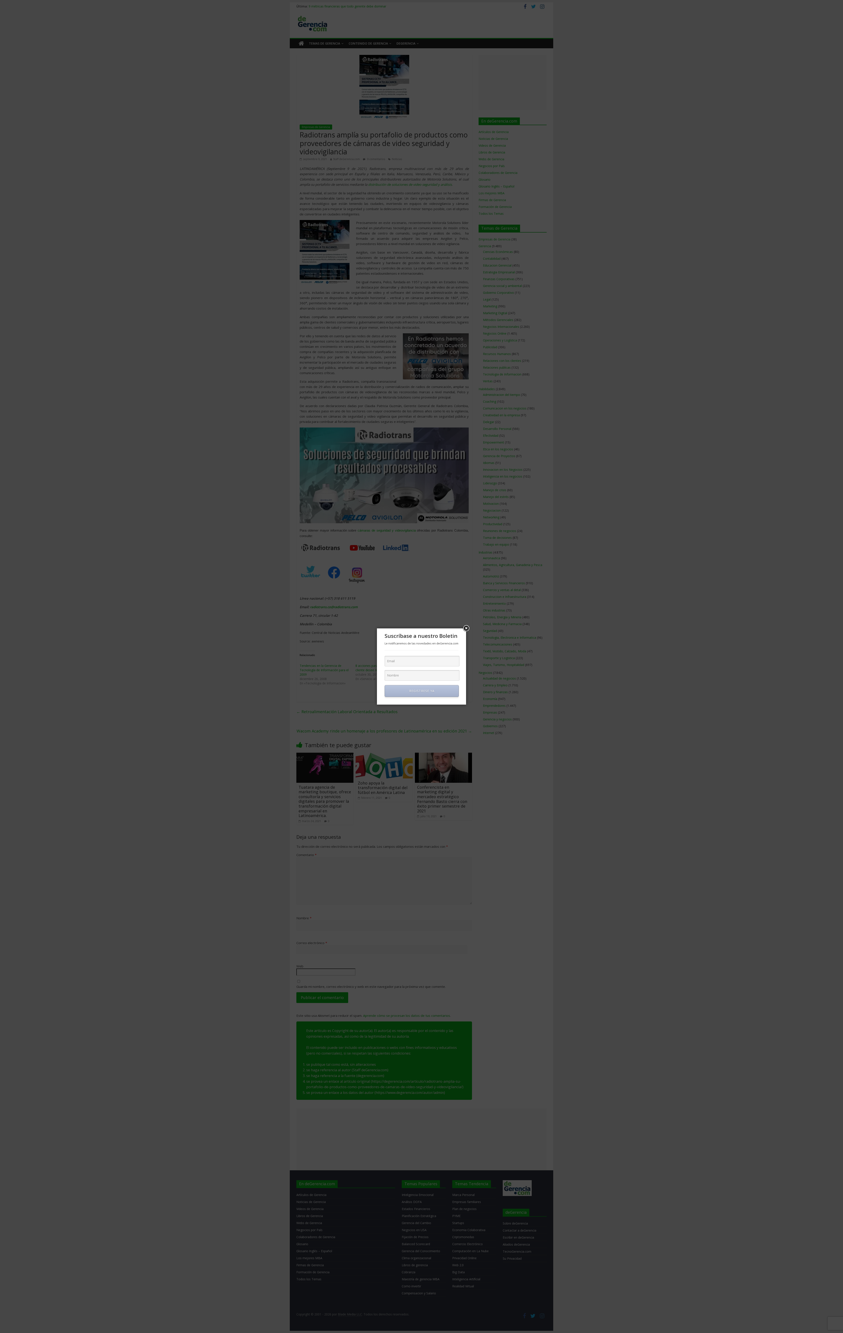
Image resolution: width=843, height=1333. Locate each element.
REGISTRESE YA (421, 691)
